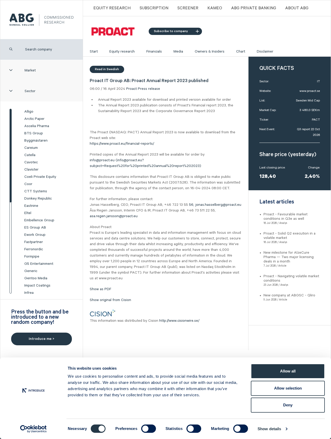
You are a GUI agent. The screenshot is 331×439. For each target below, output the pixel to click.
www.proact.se (309, 91)
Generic (30, 271)
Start (94, 51)
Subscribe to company (171, 31)
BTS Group (33, 133)
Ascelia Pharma (36, 126)
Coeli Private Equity (40, 177)
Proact (131, 89)
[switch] (148, 429)
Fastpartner (33, 242)
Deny (287, 405)
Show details (269, 429)
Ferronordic (33, 249)
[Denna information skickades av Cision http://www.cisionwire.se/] (103, 313)
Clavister (31, 169)
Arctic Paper (34, 119)
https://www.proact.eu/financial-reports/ (122, 144)
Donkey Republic (38, 198)
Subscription (154, 8)
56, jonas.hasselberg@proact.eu (215, 205)
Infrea (29, 293)
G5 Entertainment (38, 264)
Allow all (288, 371)
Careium (31, 148)
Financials (154, 51)
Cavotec (31, 162)
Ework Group (35, 235)
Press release (149, 89)
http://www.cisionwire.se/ (179, 321)
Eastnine (31, 206)
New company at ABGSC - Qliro (289, 295)
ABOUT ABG (297, 8)
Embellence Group (39, 220)
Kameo (214, 8)
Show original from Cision (110, 300)
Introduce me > (41, 339)
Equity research (122, 51)
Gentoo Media (35, 278)
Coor (28, 184)
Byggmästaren (36, 140)
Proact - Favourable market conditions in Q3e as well (285, 216)
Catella (29, 155)
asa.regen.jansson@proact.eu (114, 216)
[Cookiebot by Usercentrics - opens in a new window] (33, 429)
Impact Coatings (37, 285)
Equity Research (112, 8)
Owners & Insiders (209, 51)
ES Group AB (35, 227)
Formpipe (31, 256)
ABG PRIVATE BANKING (253, 8)
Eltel (27, 213)
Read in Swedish (107, 69)
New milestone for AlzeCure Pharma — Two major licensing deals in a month (289, 257)
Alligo (28, 111)
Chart (240, 51)
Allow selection (288, 388)
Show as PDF (100, 289)
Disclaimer (265, 51)
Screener (187, 8)
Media (178, 51)
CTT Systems (35, 191)
